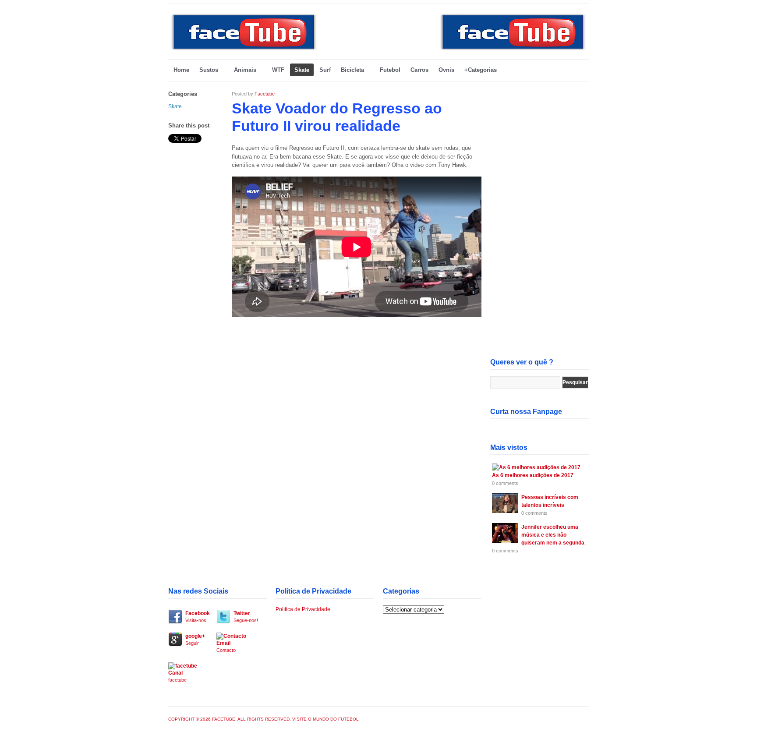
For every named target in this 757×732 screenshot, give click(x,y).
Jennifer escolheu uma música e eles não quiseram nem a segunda (552, 535)
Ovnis (446, 70)
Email (226, 646)
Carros (419, 70)
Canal (177, 676)
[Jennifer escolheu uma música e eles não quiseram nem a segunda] (505, 541)
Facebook (197, 616)
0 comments (505, 483)
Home (181, 70)
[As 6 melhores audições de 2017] (536, 467)
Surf (325, 70)
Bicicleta (352, 70)
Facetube (265, 93)
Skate (301, 70)
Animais (245, 70)
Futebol (390, 70)
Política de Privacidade (303, 609)
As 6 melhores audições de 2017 (532, 475)
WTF (278, 70)
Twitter (245, 616)
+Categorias (480, 70)
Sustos (208, 70)
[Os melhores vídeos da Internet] (244, 49)
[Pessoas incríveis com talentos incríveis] (505, 511)
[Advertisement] (539, 221)
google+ (195, 639)
